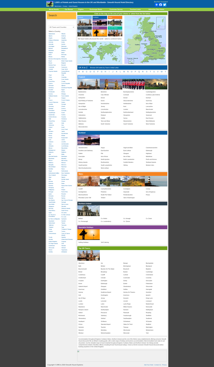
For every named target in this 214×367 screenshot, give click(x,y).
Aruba (63, 42)
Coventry (148, 278)
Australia (51, 44)
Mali (50, 154)
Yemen (50, 249)
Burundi (63, 65)
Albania (63, 33)
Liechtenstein (65, 144)
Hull (79, 295)
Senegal (63, 202)
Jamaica (51, 131)
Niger (50, 177)
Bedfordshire (82, 92)
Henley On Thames (129, 292)
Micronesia (64, 160)
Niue (50, 179)
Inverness (126, 295)
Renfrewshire (105, 162)
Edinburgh (149, 150)
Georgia (63, 104)
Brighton (148, 269)
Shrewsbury (82, 318)
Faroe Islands (65, 96)
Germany (51, 106)
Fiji (49, 98)
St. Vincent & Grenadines (52, 215)
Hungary (63, 121)
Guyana (63, 117)
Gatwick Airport (82, 286)
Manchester (149, 109)
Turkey (63, 231)
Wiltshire (81, 124)
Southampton (127, 318)
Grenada (63, 110)
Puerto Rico (64, 191)
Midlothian (149, 156)
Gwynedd (126, 192)
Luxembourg (64, 146)
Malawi (63, 150)
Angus (103, 147)
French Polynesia (53, 102)
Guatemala (52, 114)
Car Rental (69, 9)
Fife (102, 153)
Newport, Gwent (83, 310)
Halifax (125, 289)
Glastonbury (127, 286)
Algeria (50, 36)
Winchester (126, 330)
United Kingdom (53, 241)
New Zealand (52, 175)
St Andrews (126, 321)
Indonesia (51, 125)
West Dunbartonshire (84, 168)
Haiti (50, 119)
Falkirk (80, 153)
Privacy (164, 365)
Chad (50, 75)
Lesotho (63, 141)
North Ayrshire (105, 159)
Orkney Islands (82, 162)
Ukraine (51, 239)
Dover (80, 283)
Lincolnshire (104, 109)
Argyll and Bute (128, 147)
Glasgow (126, 153)
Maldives (63, 152)
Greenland (51, 110)
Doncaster (149, 280)
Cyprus (51, 83)
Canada (51, 69)
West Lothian (105, 168)
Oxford (80, 312)
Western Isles (150, 165)
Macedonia (64, 148)
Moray (80, 159)
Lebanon (51, 141)
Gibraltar (51, 108)
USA (62, 243)
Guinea (63, 114)
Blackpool (149, 266)
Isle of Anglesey (150, 192)
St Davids (149, 321)
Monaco (63, 162)
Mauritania (51, 158)
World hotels (58, 6)
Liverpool (149, 301)
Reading (148, 312)
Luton (102, 304)
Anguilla (63, 38)
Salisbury (104, 315)
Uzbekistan (52, 245)
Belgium (51, 52)
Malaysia (51, 152)
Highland (148, 153)
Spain (50, 212)
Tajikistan (51, 225)
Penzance (104, 312)
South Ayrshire (82, 165)
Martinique (64, 156)
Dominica (51, 87)
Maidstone (81, 307)
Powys (148, 195)
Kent (124, 106)
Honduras (64, 119)
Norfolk (80, 112)
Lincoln (125, 301)
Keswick (125, 298)
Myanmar (64, 166)
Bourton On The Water (107, 269)
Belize (63, 52)
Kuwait (50, 137)
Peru (62, 187)
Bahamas (64, 46)
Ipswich (148, 295)
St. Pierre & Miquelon (54, 219)
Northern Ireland (83, 28)
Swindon (81, 327)
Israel (62, 127)
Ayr (102, 263)
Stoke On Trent (127, 324)
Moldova (51, 162)
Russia (63, 196)
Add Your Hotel (148, 365)
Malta (62, 154)
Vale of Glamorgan (129, 197)
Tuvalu (50, 237)
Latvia (63, 139)
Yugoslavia (64, 249)
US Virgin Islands (53, 243)
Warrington (149, 327)
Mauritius (63, 158)
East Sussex (149, 118)
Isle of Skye (126, 156)
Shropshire (126, 115)
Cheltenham (82, 278)
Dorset (125, 98)
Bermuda (63, 54)
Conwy (148, 189)
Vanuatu (63, 245)
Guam (63, 112)
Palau (62, 183)
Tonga (50, 229)
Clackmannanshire (151, 147)
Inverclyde (81, 156)
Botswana (64, 58)
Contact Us (157, 365)
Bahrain (51, 48)
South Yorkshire (128, 124)
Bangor (125, 263)
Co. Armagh (127, 218)
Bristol (80, 272)
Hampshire (81, 103)
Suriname (64, 219)
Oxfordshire (81, 115)
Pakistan (51, 183)
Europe (65, 6)
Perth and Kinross (151, 159)
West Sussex (82, 121)
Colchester (126, 278)
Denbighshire (82, 192)
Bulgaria (63, 63)
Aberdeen (81, 263)
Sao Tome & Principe (67, 200)
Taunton (103, 327)
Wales (110, 17)
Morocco (63, 164)
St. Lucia (63, 216)
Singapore (51, 206)
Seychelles (52, 204)
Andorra (63, 36)
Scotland (95, 17)
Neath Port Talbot (106, 195)
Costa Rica (52, 81)
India (62, 123)
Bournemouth (82, 269)
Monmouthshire (83, 195)
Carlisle (125, 275)
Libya (50, 144)
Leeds (80, 301)
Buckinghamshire (128, 92)
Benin (50, 54)
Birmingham (127, 266)
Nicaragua (64, 175)
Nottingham (149, 310)
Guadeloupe (52, 112)
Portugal (51, 191)
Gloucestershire (128, 100)
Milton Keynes (127, 307)
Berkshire (104, 92)
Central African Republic (65, 72)
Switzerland (52, 223)
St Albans (104, 321)
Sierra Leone (64, 204)
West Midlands (150, 121)
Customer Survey (116, 9)
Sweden (63, 221)
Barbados (51, 50)
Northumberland (128, 112)
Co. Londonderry (106, 221)
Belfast (80, 218)
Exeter (125, 283)
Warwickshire (127, 121)
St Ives (80, 324)
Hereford (148, 292)
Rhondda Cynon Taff (84, 197)
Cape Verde (64, 69)
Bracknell (126, 269)
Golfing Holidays (83, 242)
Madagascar (52, 150)
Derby (125, 280)
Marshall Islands (53, 156)
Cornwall (126, 95)
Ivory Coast (64, 129)
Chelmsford (149, 275)
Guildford (103, 289)
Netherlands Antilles (54, 173)
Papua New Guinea (66, 185)
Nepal (50, 171)
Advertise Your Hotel (156, 9)
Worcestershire (83, 127)
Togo (62, 227)
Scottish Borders (128, 162)
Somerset (149, 115)
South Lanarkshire (106, 165)
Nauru (63, 169)
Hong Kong (52, 121)
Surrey (125, 118)
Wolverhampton (105, 333)
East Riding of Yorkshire (85, 100)
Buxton (125, 272)
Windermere (149, 330)
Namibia (51, 169)
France (50, 100)
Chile (62, 75)
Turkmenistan (52, 233)
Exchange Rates (96, 9)
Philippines (51, 189)
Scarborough (127, 315)
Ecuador (51, 89)
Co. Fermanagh (83, 221)
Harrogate (149, 289)
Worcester (126, 333)
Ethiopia (63, 94)
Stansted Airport (105, 324)
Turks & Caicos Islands (65, 234)
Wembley (104, 330)
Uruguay (63, 241)
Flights (81, 9)
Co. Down (149, 218)
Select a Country (54, 31)
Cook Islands (65, 79)
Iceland (50, 123)
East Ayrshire (105, 150)
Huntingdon (104, 295)
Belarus (63, 50)
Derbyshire (81, 98)
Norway (51, 181)
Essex (103, 100)
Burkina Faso (52, 65)
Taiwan (63, 223)
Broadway (104, 272)
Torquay (125, 327)
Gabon (63, 102)
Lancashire (149, 106)
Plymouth (126, 312)
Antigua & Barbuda (54, 40)
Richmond (81, 315)
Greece (63, 108)
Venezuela (51, 247)
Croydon (81, 280)
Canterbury (81, 275)
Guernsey (149, 100)
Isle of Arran (104, 156)
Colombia (63, 77)
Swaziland (51, 221)
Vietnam (63, 247)
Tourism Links (135, 9)
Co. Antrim (104, 218)
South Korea (64, 210)
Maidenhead (150, 304)
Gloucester (149, 286)
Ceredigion (126, 189)
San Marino (52, 200)
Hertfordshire (127, 103)
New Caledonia (65, 173)
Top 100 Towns (112, 28)
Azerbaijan (51, 46)
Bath (79, 266)
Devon (103, 98)
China (50, 77)
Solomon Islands (65, 208)
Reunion (63, 194)
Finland (63, 98)
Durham (148, 98)
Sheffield (148, 315)
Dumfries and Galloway (85, 150)
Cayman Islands (53, 71)
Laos (50, 139)
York (147, 333)
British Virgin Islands (66, 61)
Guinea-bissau (53, 117)
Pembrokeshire (128, 195)
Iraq (62, 125)
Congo (50, 79)
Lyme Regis (127, 304)
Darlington (104, 280)
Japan (63, 131)
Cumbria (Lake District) (153, 95)
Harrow (80, 292)
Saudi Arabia (52, 202)
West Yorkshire (150, 124)
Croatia (63, 81)
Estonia (51, 94)
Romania (51, 196)
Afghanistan (52, 33)
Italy (50, 129)
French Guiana (65, 100)
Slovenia (51, 208)
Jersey (103, 106)
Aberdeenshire (82, 147)
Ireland (50, 127)
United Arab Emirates (67, 239)
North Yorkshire (105, 124)
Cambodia (51, 67)
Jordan (50, 133)
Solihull (103, 318)
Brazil (50, 61)
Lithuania (51, 146)
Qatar (50, 194)
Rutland (103, 115)
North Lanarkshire (128, 159)
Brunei (50, 63)
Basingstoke (149, 263)
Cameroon (64, 67)
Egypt (63, 89)
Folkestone (149, 283)
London (125, 109)
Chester (103, 278)
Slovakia (63, 206)
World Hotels (54, 9)
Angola (50, 38)
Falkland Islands (53, 96)
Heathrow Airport (106, 292)
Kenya (50, 135)
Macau (50, 148)
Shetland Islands (151, 162)
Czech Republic (65, 83)
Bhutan (50, 56)
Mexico (50, 160)
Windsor (80, 333)
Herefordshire (105, 103)
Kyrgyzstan (64, 137)
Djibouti (63, 85)
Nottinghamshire (151, 112)
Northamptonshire (106, 112)
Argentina (64, 40)
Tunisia (50, 231)
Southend (149, 318)
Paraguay (51, 187)
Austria (63, 44)
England (80, 17)
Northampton (105, 310)
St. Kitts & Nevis (65, 214)
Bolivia (63, 56)
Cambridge (149, 272)
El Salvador (52, 91)
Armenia (51, 42)
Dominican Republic (66, 87)
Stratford (148, 324)
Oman (63, 181)
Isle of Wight (82, 106)
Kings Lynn (149, 298)
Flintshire (103, 192)
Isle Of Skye (82, 298)
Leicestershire (82, 109)
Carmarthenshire (106, 189)
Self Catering (105, 242)
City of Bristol (105, 95)
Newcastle (149, 307)
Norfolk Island (65, 179)
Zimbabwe (64, 252)
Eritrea (63, 91)
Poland (63, 189)
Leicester (103, 301)
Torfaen (103, 197)
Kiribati (63, 135)
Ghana (63, 106)
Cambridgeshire (151, 92)
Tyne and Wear (105, 121)
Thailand (51, 227)
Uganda (63, 237)
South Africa (52, 210)
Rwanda (51, 198)
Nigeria (63, 177)
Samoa (63, 198)
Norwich (125, 310)
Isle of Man (149, 103)
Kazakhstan (64, 133)
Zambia (51, 252)
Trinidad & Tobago (66, 229)
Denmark (51, 85)
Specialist (96, 28)
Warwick (81, 330)
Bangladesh (64, 48)
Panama (51, 185)
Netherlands (64, 171)
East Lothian (127, 150)
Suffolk (103, 118)
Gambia (51, 104)
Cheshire (81, 95)
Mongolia (51, 164)
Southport (81, 321)
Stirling (125, 165)
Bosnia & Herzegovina (55, 58)
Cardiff (80, 189)
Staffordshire (82, 118)
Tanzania (63, 225)
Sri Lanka (64, 212)
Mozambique (52, 166)
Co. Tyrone (126, 221)
